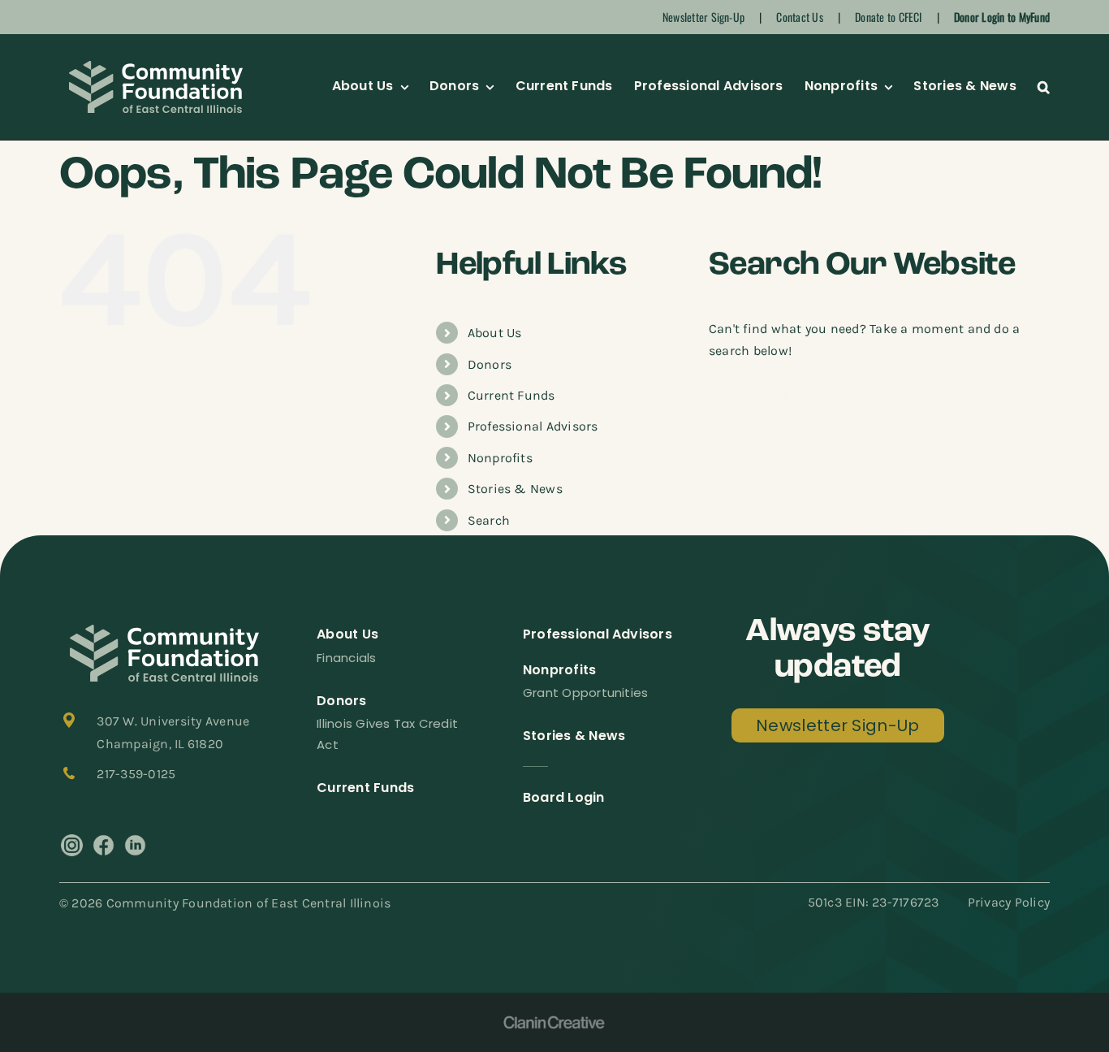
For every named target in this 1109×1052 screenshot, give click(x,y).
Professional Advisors (533, 426)
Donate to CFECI (888, 16)
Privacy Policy (1009, 902)
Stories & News (515, 488)
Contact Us (799, 16)
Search (489, 520)
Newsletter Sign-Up (703, 16)
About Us (495, 332)
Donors (489, 364)
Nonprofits (500, 457)
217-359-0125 (136, 773)
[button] (1044, 87)
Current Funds (511, 395)
